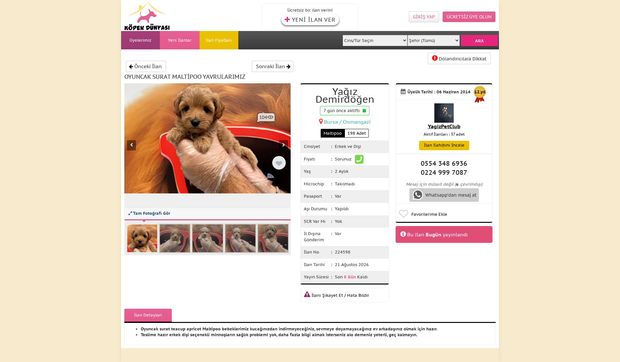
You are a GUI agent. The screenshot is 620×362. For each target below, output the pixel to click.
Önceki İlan (147, 66)
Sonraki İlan (271, 66)
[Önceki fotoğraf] (131, 145)
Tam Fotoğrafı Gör (151, 213)
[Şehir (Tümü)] (434, 38)
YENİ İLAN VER (314, 19)
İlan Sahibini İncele (444, 145)
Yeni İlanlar (179, 40)
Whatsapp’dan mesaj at (450, 195)
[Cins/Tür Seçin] (375, 38)
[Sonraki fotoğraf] (283, 145)
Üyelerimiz (140, 40)
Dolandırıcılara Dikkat (462, 59)
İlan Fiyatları (219, 40)
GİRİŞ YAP (424, 17)
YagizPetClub (444, 126)
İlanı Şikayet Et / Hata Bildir (339, 295)
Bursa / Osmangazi (347, 122)
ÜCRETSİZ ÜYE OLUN (469, 17)
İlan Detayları (148, 315)
